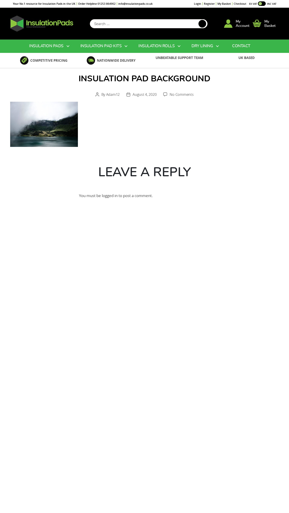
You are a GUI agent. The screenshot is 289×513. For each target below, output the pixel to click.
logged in (110, 195)
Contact (241, 46)
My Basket (224, 4)
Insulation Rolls (156, 46)
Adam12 (113, 94)
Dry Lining (202, 46)
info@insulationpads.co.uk (135, 4)
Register (209, 4)
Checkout (240, 4)
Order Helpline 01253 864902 (97, 4)
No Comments (181, 94)
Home (15, 46)
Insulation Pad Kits (101, 46)
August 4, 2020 (144, 94)
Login (197, 4)
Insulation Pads (46, 46)
